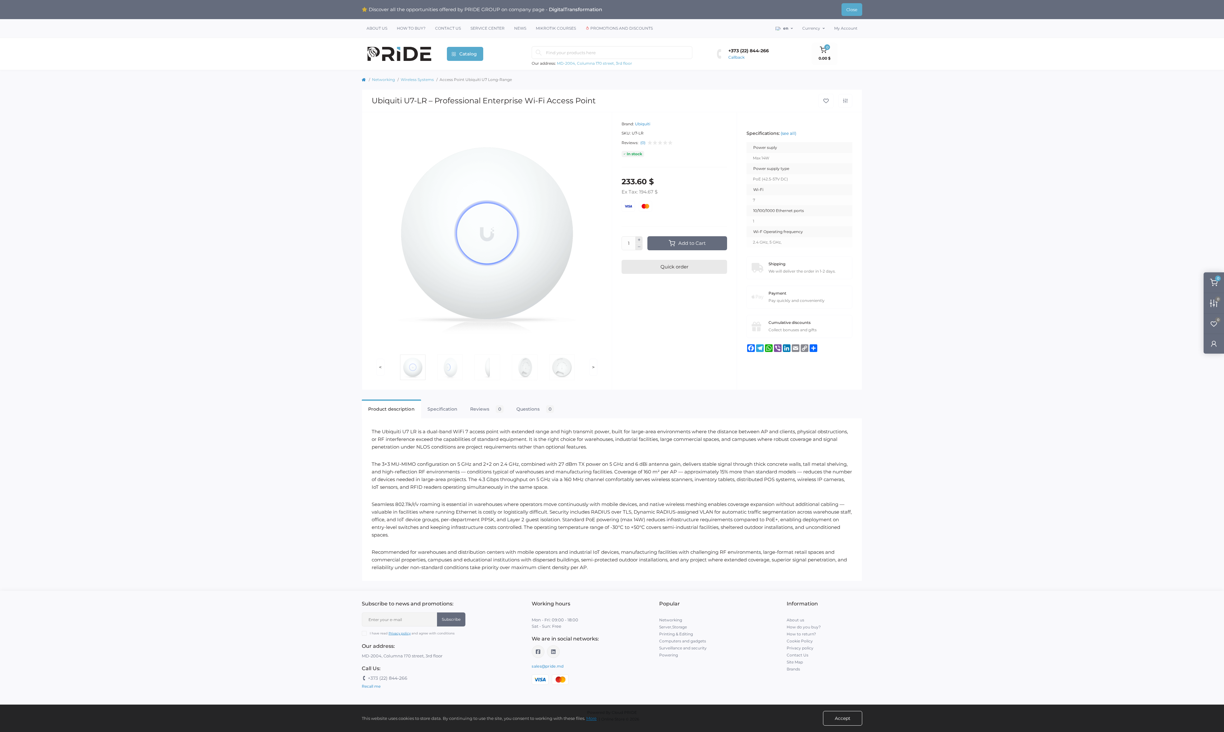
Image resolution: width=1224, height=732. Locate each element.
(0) (642, 143)
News (520, 28)
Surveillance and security (683, 648)
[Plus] (639, 239)
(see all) (788, 133)
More (591, 718)
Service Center (487, 28)
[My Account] (1214, 343)
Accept (842, 718)
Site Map (795, 662)
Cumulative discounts (790, 322)
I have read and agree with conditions (412, 633)
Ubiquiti (642, 123)
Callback (736, 57)
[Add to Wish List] (826, 101)
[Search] (539, 52)
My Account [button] (845, 28)
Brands (793, 669)
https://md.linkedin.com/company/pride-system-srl (553, 651)
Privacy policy (400, 633)
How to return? (801, 634)
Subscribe (451, 619)
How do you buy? (804, 627)
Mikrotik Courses (556, 28)
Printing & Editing (676, 634)
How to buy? (411, 28)
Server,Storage (673, 627)
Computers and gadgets (682, 641)
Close (851, 9)
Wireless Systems (417, 79)
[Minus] (639, 247)
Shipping (777, 263)
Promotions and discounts (621, 28)
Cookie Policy (800, 641)
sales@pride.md (548, 666)
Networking (383, 79)
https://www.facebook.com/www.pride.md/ (538, 651)
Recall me (371, 686)
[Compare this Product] (845, 100)
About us (377, 28)
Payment (777, 293)
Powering (668, 655)
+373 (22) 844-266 (748, 51)
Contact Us (448, 28)
